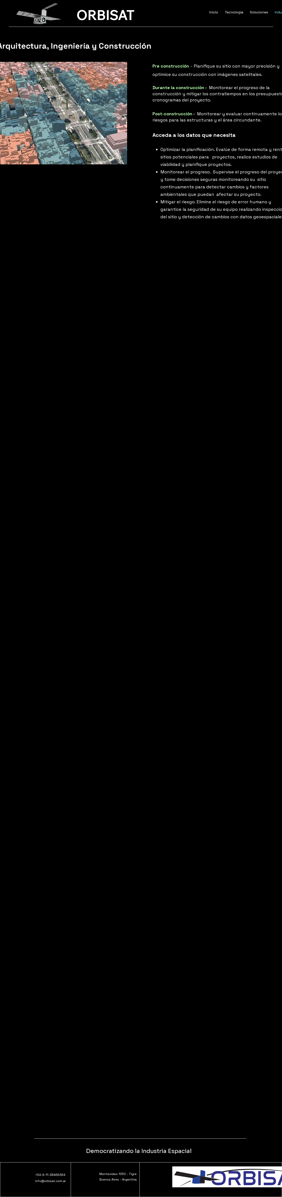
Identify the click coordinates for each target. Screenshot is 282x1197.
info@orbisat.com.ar (50, 1181)
